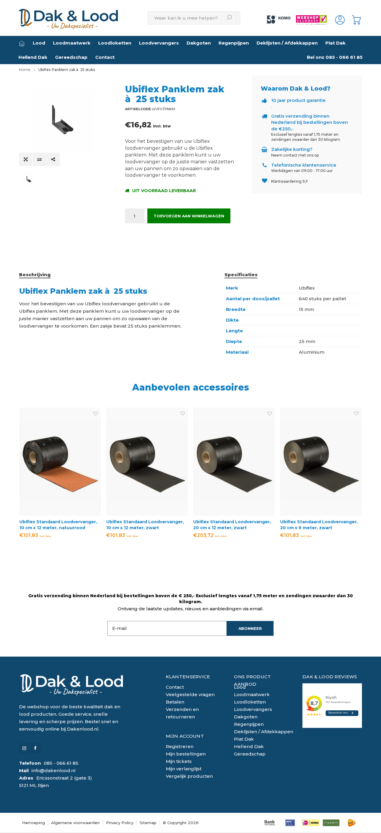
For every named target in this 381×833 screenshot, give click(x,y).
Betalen (175, 702)
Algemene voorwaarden (75, 822)
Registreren (179, 746)
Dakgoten (199, 43)
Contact (105, 57)
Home (24, 69)
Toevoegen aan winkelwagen (189, 216)
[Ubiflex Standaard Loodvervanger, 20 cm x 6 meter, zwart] (321, 461)
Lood (39, 43)
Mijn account (185, 736)
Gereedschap (71, 57)
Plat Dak (335, 43)
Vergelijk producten (189, 776)
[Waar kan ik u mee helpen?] (229, 18)
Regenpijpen (233, 43)
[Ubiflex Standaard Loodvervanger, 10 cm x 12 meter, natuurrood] (60, 461)
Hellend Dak (32, 57)
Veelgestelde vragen (190, 694)
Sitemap (148, 822)
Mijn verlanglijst (184, 769)
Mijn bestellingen (186, 754)
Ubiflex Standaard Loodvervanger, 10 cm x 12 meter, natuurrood (58, 524)
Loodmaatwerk (71, 43)
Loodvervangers (159, 43)
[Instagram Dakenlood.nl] (24, 748)
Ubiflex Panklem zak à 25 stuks (66, 69)
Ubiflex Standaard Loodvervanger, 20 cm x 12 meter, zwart (232, 524)
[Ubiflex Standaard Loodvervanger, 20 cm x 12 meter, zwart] (234, 461)
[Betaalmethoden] (269, 822)
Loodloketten (114, 43)
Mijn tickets (179, 761)
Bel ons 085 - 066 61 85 (335, 57)
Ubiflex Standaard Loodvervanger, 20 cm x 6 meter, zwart (319, 524)
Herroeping (33, 822)
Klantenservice (188, 676)
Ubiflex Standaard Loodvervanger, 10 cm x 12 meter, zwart (145, 524)
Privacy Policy (119, 822)
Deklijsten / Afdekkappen (287, 43)
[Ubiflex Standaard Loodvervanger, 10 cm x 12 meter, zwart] (147, 461)
